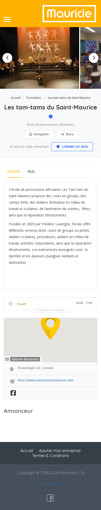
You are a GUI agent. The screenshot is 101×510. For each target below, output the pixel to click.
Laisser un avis (74, 146)
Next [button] (93, 58)
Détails (13, 171)
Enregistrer (41, 134)
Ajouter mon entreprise (60, 450)
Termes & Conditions (50, 455)
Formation (33, 98)
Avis (31, 171)
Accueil (16, 98)
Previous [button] (7, 58)
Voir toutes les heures (52, 310)
